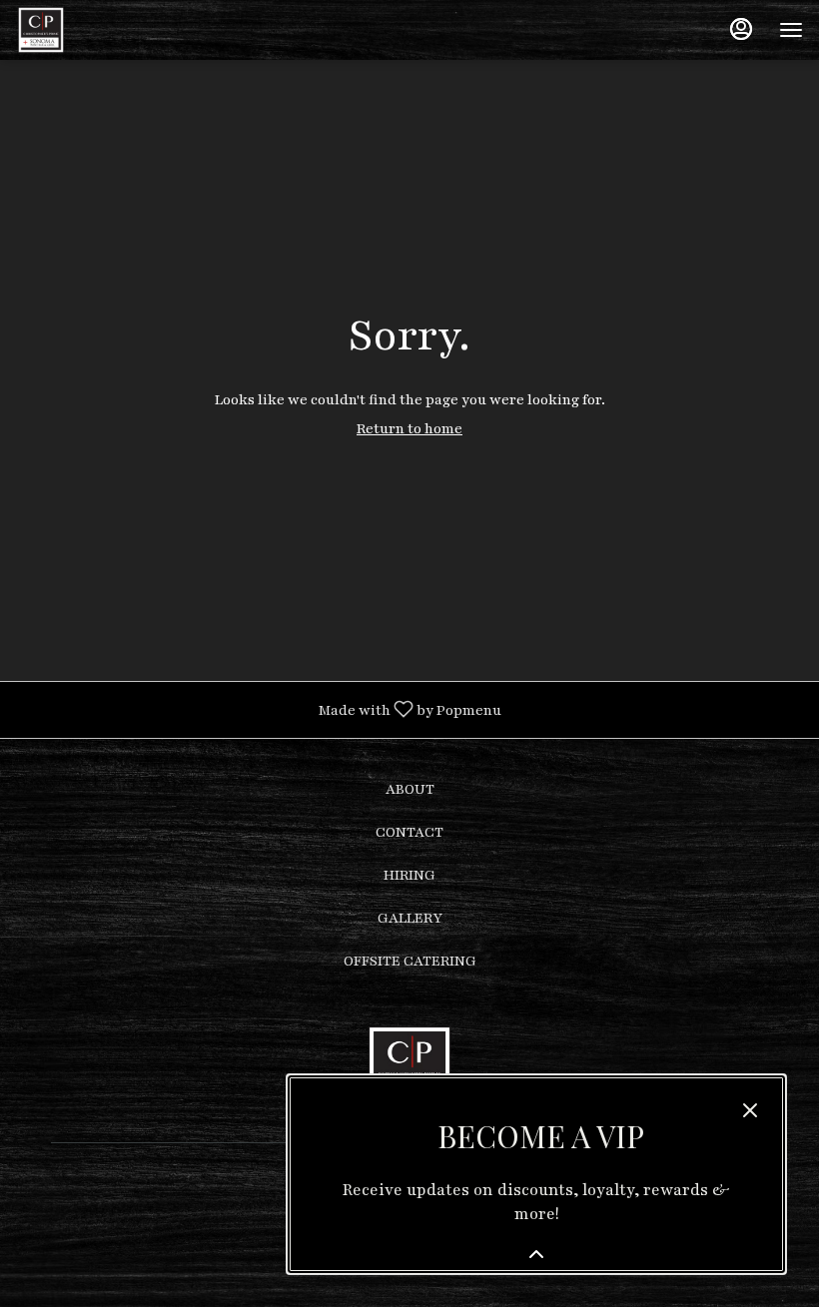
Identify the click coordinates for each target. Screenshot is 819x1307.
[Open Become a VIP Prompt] (536, 1254)
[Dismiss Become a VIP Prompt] (750, 1110)
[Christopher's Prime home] (106, 30)
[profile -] (741, 29)
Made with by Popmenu (258, 709)
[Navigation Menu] (791, 30)
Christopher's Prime (409, 1067)
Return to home (409, 428)
